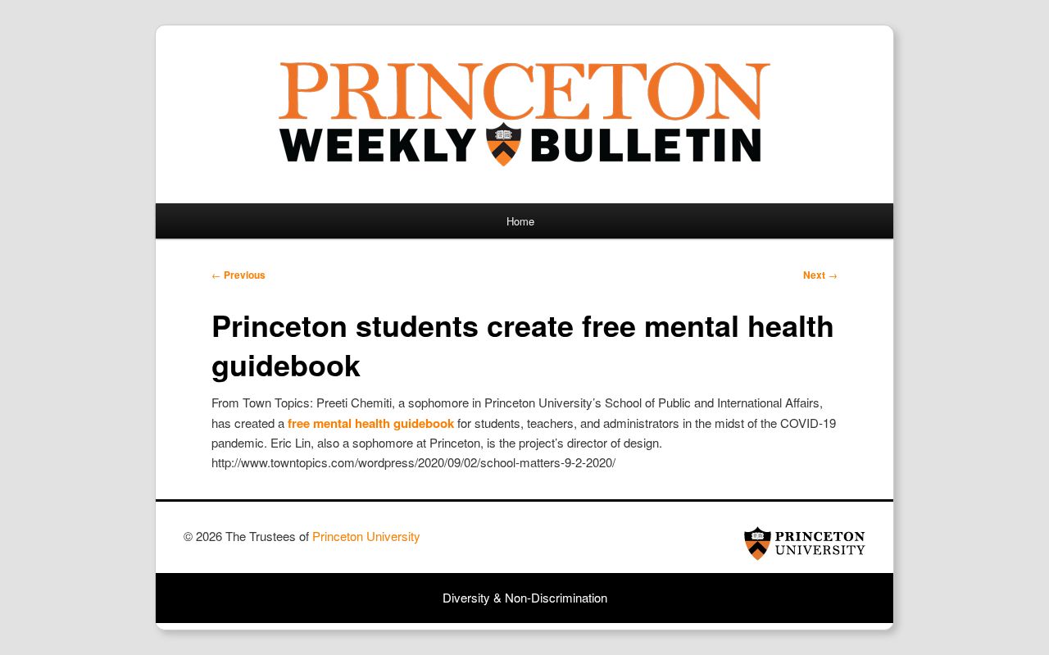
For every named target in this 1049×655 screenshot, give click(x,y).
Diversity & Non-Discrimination (525, 597)
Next (820, 274)
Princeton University (804, 543)
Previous (238, 274)
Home (520, 221)
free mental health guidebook (371, 423)
